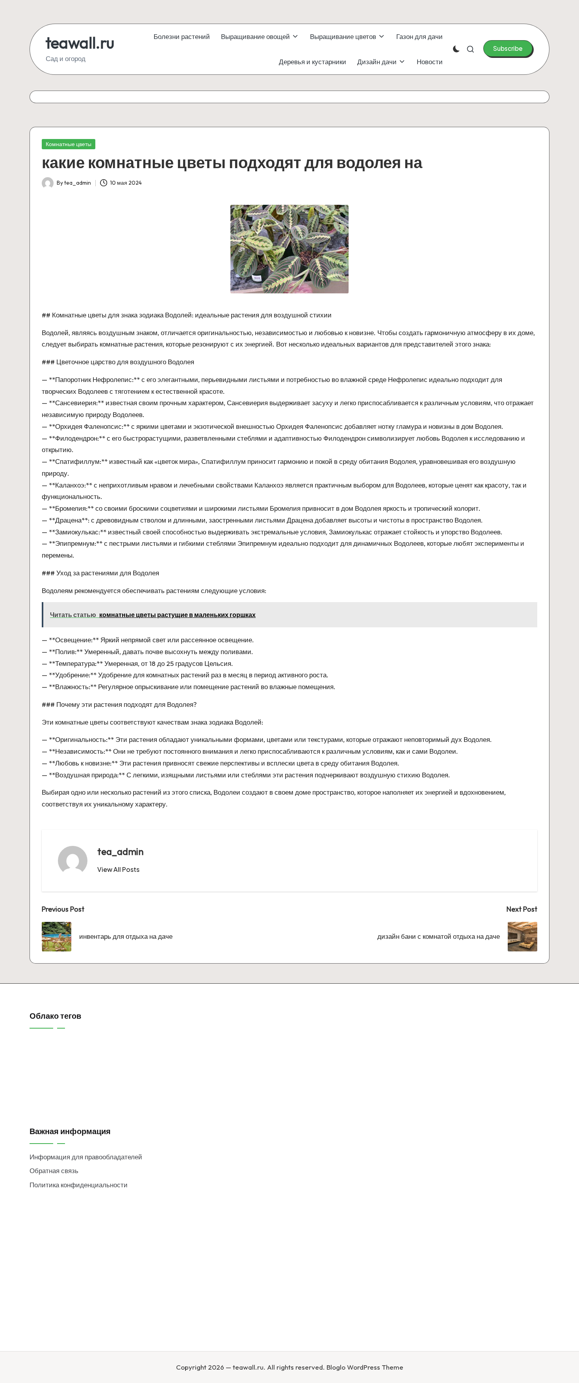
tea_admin (120, 851)
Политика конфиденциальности (79, 1185)
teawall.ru (80, 42)
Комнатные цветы (68, 144)
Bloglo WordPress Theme (365, 1367)
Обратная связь (54, 1170)
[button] (508, 48)
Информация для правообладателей (86, 1157)
